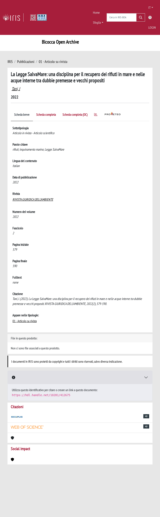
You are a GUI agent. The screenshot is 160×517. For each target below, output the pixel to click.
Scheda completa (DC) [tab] (75, 114)
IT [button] (149, 7)
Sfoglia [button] (97, 22)
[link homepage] (13, 17)
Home (96, 12)
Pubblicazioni (25, 61)
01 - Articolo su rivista (53, 61)
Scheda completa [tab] (46, 114)
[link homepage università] (38, 17)
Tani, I (16, 88)
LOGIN (152, 27)
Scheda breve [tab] (22, 114)
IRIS (10, 61)
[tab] (96, 115)
